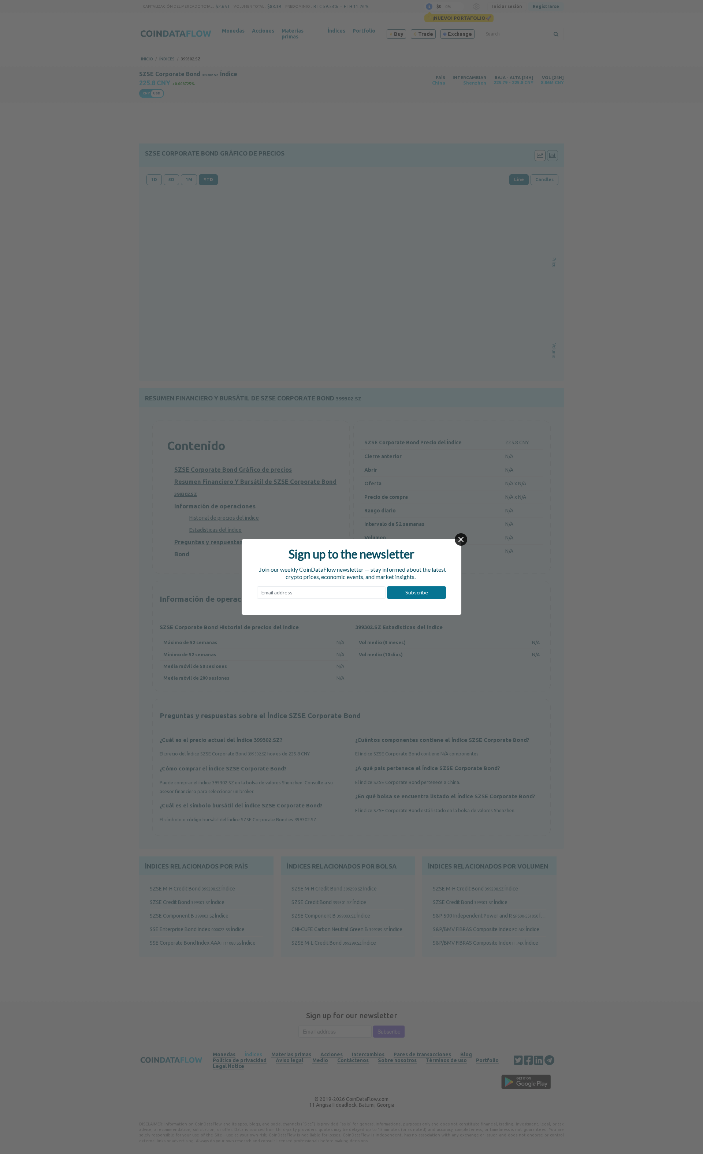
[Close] (461, 539)
